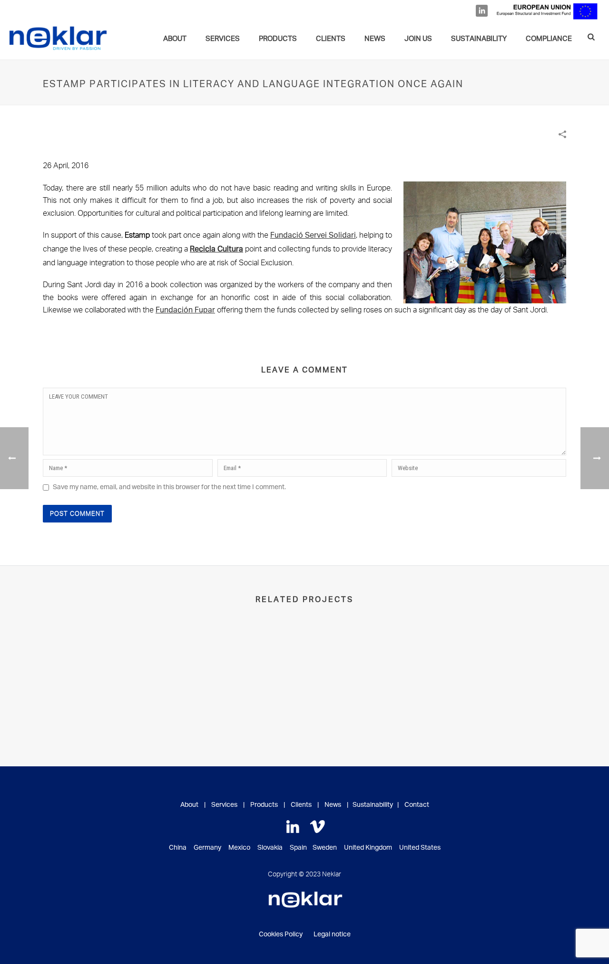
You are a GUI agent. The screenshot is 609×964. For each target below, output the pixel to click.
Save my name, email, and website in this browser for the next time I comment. (169, 487)
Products (278, 39)
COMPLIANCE (549, 39)
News (332, 805)
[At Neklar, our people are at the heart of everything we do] (101, 666)
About (175, 39)
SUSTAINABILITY (479, 39)
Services (224, 805)
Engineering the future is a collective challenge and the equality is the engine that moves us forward (372, 702)
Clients (301, 805)
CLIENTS (330, 39)
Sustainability (373, 805)
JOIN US (418, 39)
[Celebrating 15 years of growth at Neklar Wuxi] (508, 666)
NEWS (374, 39)
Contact (416, 805)
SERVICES (223, 39)
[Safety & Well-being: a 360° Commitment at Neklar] (236, 666)
